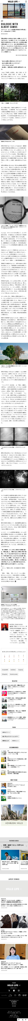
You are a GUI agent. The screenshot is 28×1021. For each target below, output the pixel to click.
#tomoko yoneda (13, 674)
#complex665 (5, 669)
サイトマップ (14, 1004)
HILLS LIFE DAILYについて (14, 1000)
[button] (1, 846)
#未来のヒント (15, 740)
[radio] (4, 656)
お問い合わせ (14, 1003)
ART (2, 21)
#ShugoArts (4, 674)
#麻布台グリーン (6, 732)
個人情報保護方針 (14, 1001)
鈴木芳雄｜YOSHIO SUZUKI (16, 624)
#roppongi (20, 669)
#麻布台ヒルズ (5, 740)
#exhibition (13, 669)
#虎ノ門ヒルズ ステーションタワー (10, 736)
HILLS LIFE (14, 1)
